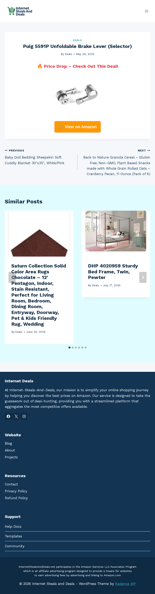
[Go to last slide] (12, 277)
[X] (16, 416)
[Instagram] (24, 416)
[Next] (143, 277)
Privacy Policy (16, 491)
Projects (11, 457)
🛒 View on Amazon (78, 127)
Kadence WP (125, 584)
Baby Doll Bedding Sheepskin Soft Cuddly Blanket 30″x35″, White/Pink (34, 157)
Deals (77, 40)
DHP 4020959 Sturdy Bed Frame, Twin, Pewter (113, 271)
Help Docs (13, 526)
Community (14, 546)
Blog (8, 443)
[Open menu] (146, 11)
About (10, 450)
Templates (13, 536)
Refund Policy (16, 498)
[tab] (69, 348)
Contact (11, 484)
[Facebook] (8, 416)
